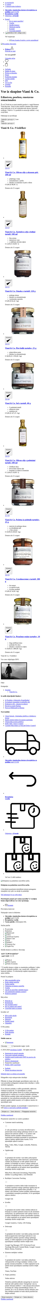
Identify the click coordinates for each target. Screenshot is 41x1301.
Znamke (8, 690)
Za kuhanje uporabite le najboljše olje (17, 702)
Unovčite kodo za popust (13, 1008)
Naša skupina (9, 1032)
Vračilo (11, 23)
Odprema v (12, 16)
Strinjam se (5, 1111)
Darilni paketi (9, 1021)
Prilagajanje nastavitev (29, 1111)
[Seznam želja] (6, 62)
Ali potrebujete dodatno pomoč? (15, 992)
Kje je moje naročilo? (16, 21)
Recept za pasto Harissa (13, 706)
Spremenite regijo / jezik (21, 1046)
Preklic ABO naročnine (13, 1065)
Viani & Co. (13, 692)
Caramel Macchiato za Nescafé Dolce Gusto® (20, 725)
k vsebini (8, 4)
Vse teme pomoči (15, 31)
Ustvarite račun (10, 58)
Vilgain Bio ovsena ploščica (14, 722)
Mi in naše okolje (11, 1015)
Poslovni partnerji (11, 993)
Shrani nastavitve (7, 1297)
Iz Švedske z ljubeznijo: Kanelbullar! (17, 700)
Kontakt (12, 29)
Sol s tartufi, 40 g (18, 403)
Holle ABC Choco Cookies (14, 724)
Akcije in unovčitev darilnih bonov (16, 990)
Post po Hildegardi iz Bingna (14, 708)
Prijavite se (8, 1001)
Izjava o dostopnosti (11, 1061)
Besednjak (8, 1017)
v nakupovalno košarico (13, 6)
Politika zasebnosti (7, 1115)
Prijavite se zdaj (10, 51)
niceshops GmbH (16, 1050)
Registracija (9, 1003)
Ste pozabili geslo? (11, 1004)
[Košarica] (22, 65)
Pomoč (7, 19)
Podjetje (7, 1068)
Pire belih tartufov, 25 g (20, 348)
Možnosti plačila (14, 27)
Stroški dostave (14, 25)
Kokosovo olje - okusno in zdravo (16, 704)
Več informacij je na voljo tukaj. (11, 895)
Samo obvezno (15, 1111)
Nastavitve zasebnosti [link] (12, 1063)
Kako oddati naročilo (12, 982)
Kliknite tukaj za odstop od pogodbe (13, 1074)
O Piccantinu (9, 1030)
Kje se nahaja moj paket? (13, 1006)
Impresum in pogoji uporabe (14, 1053)
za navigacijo (9, 2)
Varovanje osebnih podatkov (14, 1055)
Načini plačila (9, 984)
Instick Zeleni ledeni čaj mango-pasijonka (19, 720)
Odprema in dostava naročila (14, 986)
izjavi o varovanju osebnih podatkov (16, 1108)
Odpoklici (8, 1023)
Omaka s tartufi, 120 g (20, 291)
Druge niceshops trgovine (13, 1070)
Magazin (8, 1019)
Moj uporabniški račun (12, 980)
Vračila (7, 988)
